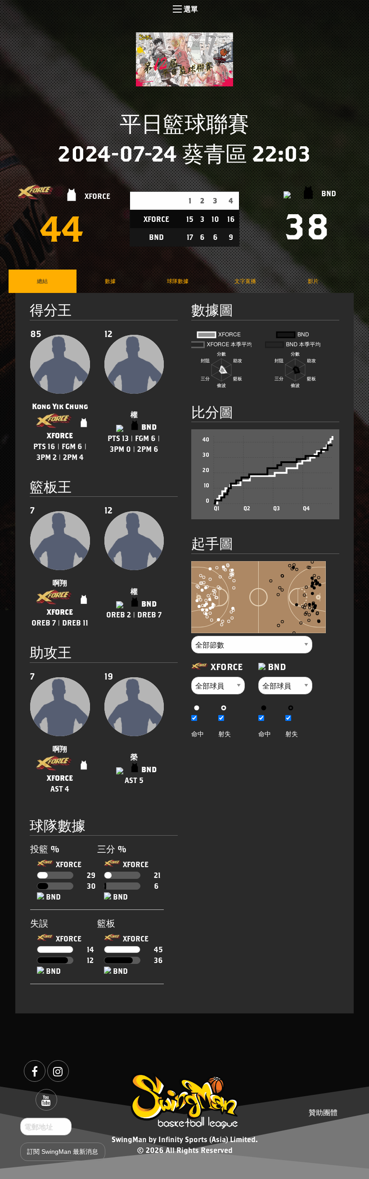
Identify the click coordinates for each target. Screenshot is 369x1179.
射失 (224, 734)
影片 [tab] (313, 281)
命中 (197, 734)
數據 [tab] (110, 281)
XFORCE (97, 195)
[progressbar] (55, 875)
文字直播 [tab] (245, 281)
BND (328, 193)
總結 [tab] (42, 281)
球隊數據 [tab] (178, 281)
